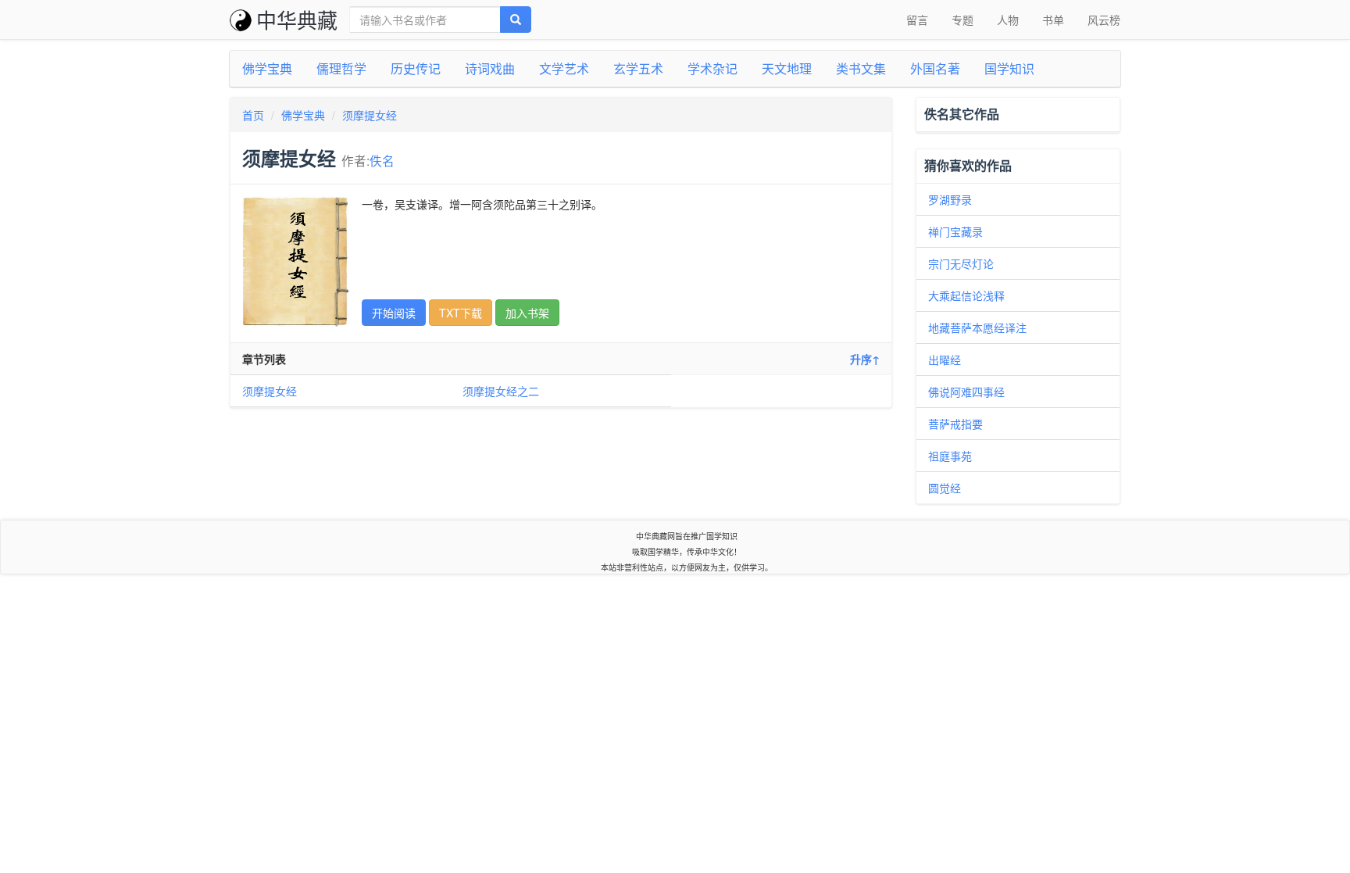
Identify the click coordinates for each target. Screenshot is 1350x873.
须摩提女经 (369, 115)
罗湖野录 (950, 199)
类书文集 (861, 68)
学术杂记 (713, 68)
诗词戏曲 (490, 68)
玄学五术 (638, 68)
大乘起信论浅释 (966, 295)
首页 (253, 115)
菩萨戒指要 (955, 423)
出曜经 (944, 359)
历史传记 (416, 68)
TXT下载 (460, 312)
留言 (917, 19)
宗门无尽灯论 (961, 263)
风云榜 (1104, 19)
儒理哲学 (341, 68)
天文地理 (787, 68)
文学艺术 (564, 68)
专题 (962, 19)
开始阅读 (394, 312)
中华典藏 (297, 19)
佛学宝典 (267, 68)
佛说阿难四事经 (966, 391)
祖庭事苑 (950, 455)
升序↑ (865, 359)
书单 (1053, 19)
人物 (1008, 19)
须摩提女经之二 (500, 391)
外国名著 (935, 68)
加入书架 (527, 312)
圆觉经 (944, 488)
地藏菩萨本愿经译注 (977, 327)
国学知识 (1009, 68)
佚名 (382, 160)
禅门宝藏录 (955, 231)
